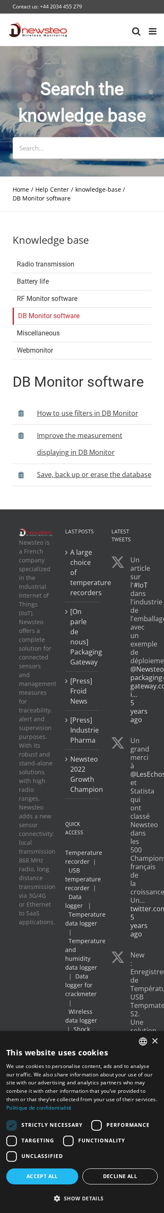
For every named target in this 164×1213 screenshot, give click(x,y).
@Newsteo (147, 669)
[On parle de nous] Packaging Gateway (82, 637)
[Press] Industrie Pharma (82, 730)
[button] (82, 1198)
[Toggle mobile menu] (153, 31)
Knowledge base (51, 240)
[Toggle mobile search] (136, 31)
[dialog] (82, 1122)
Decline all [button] (120, 1176)
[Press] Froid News (81, 691)
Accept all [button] (42, 1176)
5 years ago (139, 711)
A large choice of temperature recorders (82, 572)
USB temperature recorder (83, 879)
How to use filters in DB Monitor (87, 413)
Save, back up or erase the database (94, 474)
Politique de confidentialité (38, 1107)
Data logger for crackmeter (81, 985)
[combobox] (143, 1041)
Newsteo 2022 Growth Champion (82, 774)
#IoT (141, 585)
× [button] (154, 1041)
